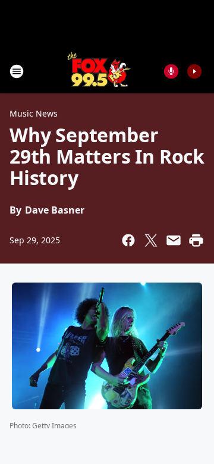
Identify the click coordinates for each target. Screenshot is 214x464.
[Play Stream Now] (194, 71)
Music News (34, 113)
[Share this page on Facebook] (128, 240)
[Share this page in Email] (173, 240)
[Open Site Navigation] (17, 71)
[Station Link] (99, 71)
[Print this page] (196, 240)
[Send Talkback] (171, 71)
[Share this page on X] (151, 240)
